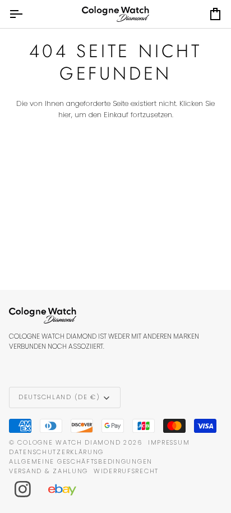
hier (64, 114)
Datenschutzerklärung (56, 451)
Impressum (169, 442)
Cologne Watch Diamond (69, 442)
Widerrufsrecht (126, 470)
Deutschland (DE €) (59, 396)
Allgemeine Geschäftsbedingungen (81, 461)
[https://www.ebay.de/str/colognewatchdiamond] (68, 489)
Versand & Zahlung (48, 470)
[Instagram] (23, 489)
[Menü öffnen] (26, 14)
